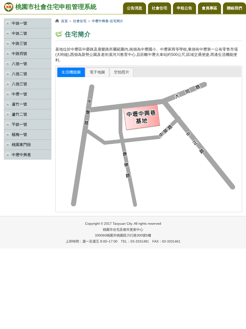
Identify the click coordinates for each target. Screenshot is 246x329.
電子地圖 (97, 72)
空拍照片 (121, 72)
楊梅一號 (19, 134)
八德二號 (19, 74)
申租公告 (184, 8)
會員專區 (209, 8)
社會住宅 (159, 8)
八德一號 (19, 64)
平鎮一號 (19, 124)
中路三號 (19, 43)
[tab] (71, 72)
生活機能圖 (71, 72)
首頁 (64, 21)
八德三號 (19, 84)
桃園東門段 (21, 145)
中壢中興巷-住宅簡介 (107, 21)
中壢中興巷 (21, 155)
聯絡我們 (234, 8)
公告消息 (134, 8)
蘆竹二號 (19, 114)
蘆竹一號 (19, 104)
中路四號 (19, 54)
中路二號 (19, 33)
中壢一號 (19, 94)
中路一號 (19, 23)
